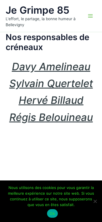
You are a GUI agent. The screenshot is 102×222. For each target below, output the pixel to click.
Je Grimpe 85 (37, 10)
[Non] (95, 201)
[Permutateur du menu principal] (90, 16)
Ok (52, 213)
